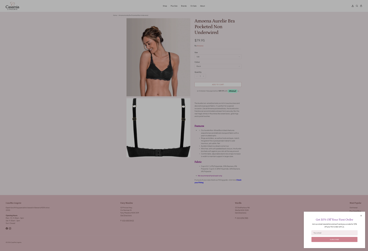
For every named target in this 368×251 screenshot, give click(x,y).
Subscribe (334, 239)
